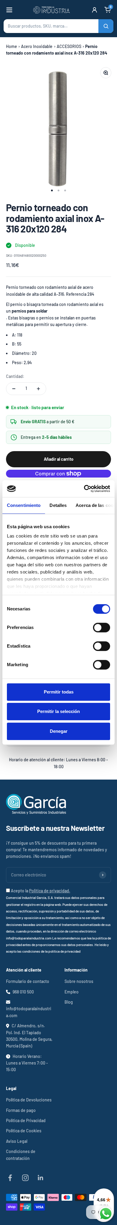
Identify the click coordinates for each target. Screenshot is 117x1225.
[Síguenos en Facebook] (10, 1178)
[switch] (101, 627)
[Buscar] (105, 26)
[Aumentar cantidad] (38, 389)
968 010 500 (23, 991)
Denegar (59, 731)
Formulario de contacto (27, 981)
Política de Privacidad (26, 1120)
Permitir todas (59, 691)
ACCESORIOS (69, 46)
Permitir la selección (58, 711)
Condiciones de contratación (20, 1155)
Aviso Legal (16, 1141)
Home (11, 46)
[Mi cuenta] (94, 10)
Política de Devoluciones (29, 1099)
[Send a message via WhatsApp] (106, 1214)
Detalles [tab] (58, 505)
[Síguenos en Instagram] (25, 1178)
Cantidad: (15, 376)
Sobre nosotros (78, 981)
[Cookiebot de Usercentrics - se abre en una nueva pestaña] (84, 489)
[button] (58, 26)
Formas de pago (21, 1110)
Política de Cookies (23, 1130)
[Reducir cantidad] (13, 389)
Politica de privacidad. (49, 890)
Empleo (71, 991)
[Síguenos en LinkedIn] (41, 1178)
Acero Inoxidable (36, 46)
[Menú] (9, 10)
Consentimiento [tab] (23, 505)
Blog (68, 1002)
